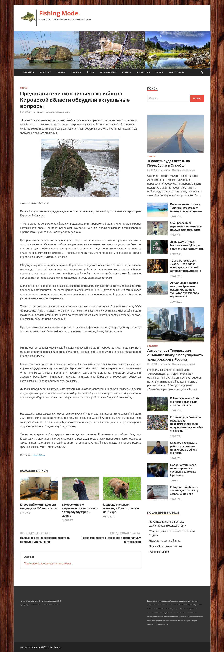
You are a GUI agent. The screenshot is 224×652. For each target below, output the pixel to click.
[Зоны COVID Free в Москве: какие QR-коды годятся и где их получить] (157, 253)
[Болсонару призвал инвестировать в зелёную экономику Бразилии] (157, 476)
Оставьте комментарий (58, 112)
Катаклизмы (108, 72)
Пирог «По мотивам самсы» (165, 546)
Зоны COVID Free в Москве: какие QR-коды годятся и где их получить (187, 245)
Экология (143, 72)
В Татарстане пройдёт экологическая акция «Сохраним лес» (184, 402)
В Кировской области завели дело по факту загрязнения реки (184, 490)
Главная (28, 72)
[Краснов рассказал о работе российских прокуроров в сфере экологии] (157, 454)
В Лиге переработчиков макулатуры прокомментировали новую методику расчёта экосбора (186, 423)
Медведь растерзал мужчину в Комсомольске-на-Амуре (121, 508)
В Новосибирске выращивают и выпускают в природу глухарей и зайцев (80, 510)
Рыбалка (45, 72)
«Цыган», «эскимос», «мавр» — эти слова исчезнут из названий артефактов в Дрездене (185, 265)
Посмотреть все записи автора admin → (49, 563)
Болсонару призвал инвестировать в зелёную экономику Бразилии (183, 470)
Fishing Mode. (59, 13)
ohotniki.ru (39, 455)
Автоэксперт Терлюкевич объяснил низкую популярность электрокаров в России (175, 354)
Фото (90, 72)
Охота (61, 72)
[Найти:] (175, 98)
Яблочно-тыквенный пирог (165, 540)
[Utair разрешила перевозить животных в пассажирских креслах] (157, 234)
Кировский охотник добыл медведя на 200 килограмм (38, 506)
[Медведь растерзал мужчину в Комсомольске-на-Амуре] (122, 500)
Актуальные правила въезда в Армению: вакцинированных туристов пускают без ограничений (184, 289)
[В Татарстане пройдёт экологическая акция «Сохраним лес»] (157, 409)
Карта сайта (177, 72)
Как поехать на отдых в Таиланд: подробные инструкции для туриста (186, 208)
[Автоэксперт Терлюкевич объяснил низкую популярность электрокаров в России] (175, 343)
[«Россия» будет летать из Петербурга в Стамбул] (175, 153)
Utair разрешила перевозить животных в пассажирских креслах (186, 226)
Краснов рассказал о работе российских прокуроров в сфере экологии (183, 447)
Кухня (159, 72)
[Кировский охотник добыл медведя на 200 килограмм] (39, 500)
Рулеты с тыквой (159, 551)
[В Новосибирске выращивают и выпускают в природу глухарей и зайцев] (80, 500)
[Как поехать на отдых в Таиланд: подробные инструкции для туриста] (157, 215)
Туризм (126, 72)
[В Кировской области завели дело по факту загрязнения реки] (157, 498)
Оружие (76, 72)
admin (40, 112)
